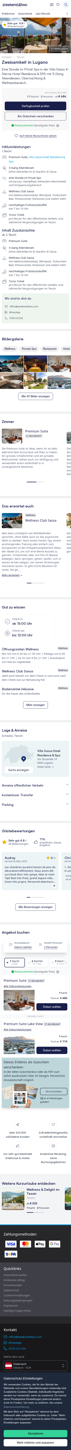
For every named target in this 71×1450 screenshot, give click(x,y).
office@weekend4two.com (23, 306)
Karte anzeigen (18, 770)
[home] (25, 5)
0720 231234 (16, 318)
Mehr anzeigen (35, 705)
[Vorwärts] (65, 962)
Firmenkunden (13, 1285)
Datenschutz (11, 1290)
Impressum (11, 1305)
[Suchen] (66, 4)
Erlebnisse (8, 13)
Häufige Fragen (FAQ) (17, 1310)
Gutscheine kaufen (15, 1275)
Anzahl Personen (53, 942)
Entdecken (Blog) (14, 1280)
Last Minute (43, 13)
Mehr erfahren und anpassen (35, 1442)
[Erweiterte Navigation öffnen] (68, 13)
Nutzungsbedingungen (18, 1300)
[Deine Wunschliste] (57, 4)
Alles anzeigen (11, 575)
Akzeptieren (35, 1433)
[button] (19, 1000)
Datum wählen (23, 947)
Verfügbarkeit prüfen (36, 106)
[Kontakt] (51, 4)
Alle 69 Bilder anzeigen (35, 396)
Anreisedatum (21, 942)
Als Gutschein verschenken (35, 116)
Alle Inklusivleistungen (17, 986)
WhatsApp (14, 312)
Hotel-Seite (44, 767)
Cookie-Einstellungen (17, 1295)
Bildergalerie (61, 48)
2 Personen (51, 947)
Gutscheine (25, 13)
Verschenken (54, 1091)
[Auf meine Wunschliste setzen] (66, 23)
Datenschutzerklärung (16, 1406)
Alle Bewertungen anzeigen (35, 907)
